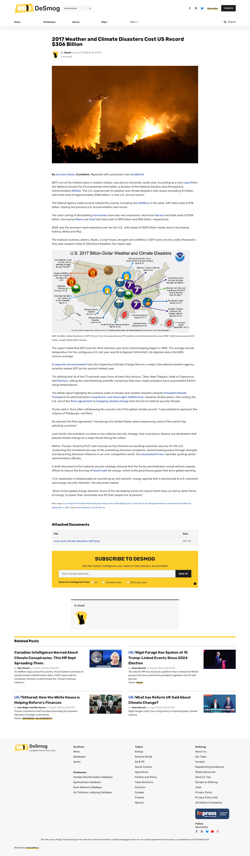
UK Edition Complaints (208, 802)
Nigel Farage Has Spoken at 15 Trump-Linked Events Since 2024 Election (158, 657)
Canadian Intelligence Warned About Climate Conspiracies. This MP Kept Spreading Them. (46, 657)
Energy (139, 751)
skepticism (98, 397)
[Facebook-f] (189, 8)
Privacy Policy (203, 792)
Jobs (198, 787)
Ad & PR (140, 761)
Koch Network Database (87, 787)
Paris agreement (81, 401)
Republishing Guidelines (209, 766)
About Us (200, 751)
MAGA (139, 682)
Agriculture (141, 772)
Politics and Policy (146, 777)
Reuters (62, 380)
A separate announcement (69, 364)
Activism (140, 787)
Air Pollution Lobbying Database (92, 792)
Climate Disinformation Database (93, 777)
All (96, 582)
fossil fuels (100, 470)
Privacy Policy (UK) (206, 797)
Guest (67, 52)
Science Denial (143, 756)
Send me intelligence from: (74, 582)
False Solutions (144, 782)
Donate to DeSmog (206, 782)
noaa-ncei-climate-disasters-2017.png (77, 541)
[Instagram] (217, 831)
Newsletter (201, 827)
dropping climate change (112, 401)
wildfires (143, 203)
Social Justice (143, 766)
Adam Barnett (139, 668)
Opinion (139, 802)
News (76, 751)
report (187, 182)
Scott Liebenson (83, 507)
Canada (139, 792)
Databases (79, 756)
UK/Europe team (138, 582)
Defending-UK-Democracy (37, 718)
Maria (79, 219)
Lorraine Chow (65, 174)
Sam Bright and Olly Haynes (32, 707)
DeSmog (47, 8)
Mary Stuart (24, 668)
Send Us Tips (203, 777)
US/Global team (114, 582)
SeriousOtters (32, 847)
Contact (200, 761)
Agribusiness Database (87, 782)
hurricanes (100, 215)
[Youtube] (212, 831)
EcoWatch (137, 174)
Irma (92, 219)
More (133, 22)
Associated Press (152, 454)
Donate (228, 8)
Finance (139, 797)
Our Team (200, 756)
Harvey (159, 215)
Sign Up (183, 573)
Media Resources (205, 772)
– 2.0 (98, 507)
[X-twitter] (196, 8)
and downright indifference (125, 397)
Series (77, 761)
